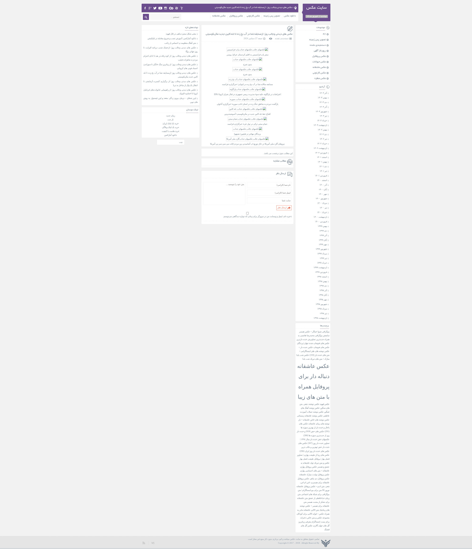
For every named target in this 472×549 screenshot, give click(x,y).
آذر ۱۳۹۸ (323, 290)
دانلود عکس (290, 16)
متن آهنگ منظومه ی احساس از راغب (180, 43)
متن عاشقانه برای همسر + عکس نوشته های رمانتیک (314, 506)
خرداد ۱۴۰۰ (322, 212)
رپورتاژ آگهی (320, 51)
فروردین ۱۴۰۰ (321, 221)
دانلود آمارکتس (170, 135)
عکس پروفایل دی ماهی (319, 479)
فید (144, 542)
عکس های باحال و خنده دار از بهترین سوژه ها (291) (314, 428)
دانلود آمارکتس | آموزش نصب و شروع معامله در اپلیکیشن (172, 38)
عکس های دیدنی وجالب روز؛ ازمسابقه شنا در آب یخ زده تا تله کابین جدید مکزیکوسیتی (249, 34)
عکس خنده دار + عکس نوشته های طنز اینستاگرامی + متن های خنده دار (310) (314, 351)
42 (324, 34)
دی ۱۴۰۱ (323, 166)
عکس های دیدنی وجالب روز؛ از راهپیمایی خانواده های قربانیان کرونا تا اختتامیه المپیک (170, 92)
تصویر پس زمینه (272, 16)
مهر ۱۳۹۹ (323, 244)
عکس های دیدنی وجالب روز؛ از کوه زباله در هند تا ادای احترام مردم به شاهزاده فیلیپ (170, 58)
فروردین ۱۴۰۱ (321, 175)
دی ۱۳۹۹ (323, 231)
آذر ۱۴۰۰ (323, 185)
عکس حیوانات (319, 62)
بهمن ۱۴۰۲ (322, 130)
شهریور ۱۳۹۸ (321, 304)
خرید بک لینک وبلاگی (170, 127)
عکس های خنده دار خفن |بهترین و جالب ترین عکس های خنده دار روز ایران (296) (313, 447)
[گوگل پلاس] (150, 8)
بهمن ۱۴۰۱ (322, 162)
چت (181, 142)
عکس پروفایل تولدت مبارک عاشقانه (314, 475)
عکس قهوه (324, 404)
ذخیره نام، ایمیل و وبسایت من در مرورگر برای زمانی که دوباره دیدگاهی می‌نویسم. (257, 216)
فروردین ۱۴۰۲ (321, 153)
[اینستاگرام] (165, 8)
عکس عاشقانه (218, 16)
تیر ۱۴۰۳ (323, 116)
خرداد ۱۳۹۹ (322, 263)
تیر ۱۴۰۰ (323, 208)
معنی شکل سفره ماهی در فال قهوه (181, 34)
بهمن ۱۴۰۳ (322, 97)
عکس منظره (320, 78)
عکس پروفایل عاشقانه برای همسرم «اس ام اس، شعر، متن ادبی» (313, 483)
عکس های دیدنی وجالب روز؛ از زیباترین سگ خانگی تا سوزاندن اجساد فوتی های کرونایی (170, 66)
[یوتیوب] (160, 8)
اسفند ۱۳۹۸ (322, 277)
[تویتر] (155, 8)
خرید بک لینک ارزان (171, 123)
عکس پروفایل (236, 16)
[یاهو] (181, 8)
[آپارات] (176, 8)
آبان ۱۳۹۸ (323, 295)
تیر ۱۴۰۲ (323, 139)
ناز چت (170, 119)
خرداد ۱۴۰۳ (322, 120)
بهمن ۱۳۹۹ (322, 226)
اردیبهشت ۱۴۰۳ (320, 125)
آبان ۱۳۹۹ (323, 240)
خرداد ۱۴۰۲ (322, 143)
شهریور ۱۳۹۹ (321, 249)
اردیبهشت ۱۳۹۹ (320, 267)
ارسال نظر (282, 207)
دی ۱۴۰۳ (323, 102)
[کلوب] (171, 8)
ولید (152, 542)
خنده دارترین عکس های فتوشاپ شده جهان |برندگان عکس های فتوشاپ (312, 343)
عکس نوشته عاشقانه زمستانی (310, 416)
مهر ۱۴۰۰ (323, 194)
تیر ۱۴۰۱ (323, 171)
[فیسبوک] (145, 8)
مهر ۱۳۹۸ (323, 299)
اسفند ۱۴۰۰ (322, 180)
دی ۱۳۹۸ (323, 286)
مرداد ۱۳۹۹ (322, 253)
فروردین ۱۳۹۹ (321, 272)
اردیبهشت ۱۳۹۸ (320, 318)
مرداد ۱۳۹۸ (322, 309)
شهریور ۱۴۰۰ (321, 198)
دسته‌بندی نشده (281, 38)
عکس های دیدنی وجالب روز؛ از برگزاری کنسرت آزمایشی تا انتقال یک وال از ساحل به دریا (170, 83)
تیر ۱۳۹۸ (323, 313)
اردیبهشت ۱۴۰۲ (320, 148)
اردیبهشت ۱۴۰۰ (320, 217)
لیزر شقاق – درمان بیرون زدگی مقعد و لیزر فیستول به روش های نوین (170, 100)
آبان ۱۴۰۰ (323, 189)
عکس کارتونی (253, 16)
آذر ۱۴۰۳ (323, 107)
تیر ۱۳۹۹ (323, 258)
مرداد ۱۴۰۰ (322, 203)
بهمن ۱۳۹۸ (322, 281)
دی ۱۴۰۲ (323, 134)
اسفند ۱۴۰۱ (322, 157)
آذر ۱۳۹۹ (323, 235)
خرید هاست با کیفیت (170, 131)
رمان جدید (170, 116)
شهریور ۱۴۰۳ (321, 111)
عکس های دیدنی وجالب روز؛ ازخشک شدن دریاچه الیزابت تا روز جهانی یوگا (170, 49)
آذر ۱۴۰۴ (323, 93)
